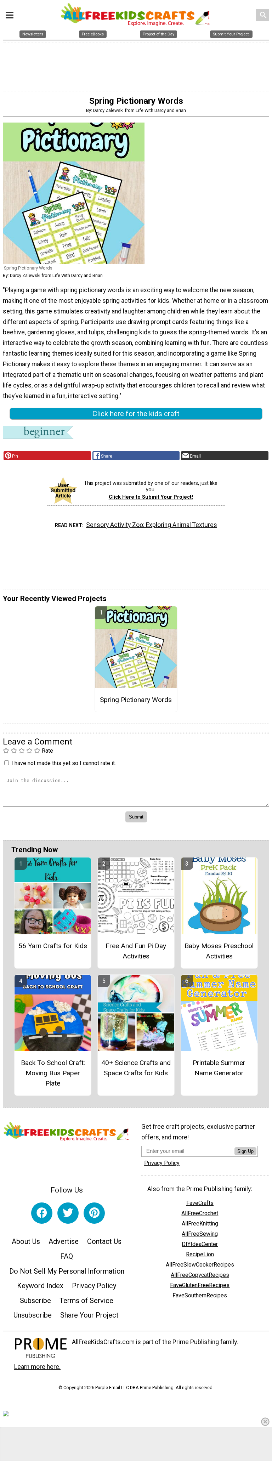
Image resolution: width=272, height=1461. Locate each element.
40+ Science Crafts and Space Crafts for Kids (136, 1068)
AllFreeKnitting (200, 1223)
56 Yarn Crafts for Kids (52, 946)
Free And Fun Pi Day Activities (136, 951)
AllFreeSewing (200, 1233)
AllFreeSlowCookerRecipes (200, 1264)
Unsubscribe (32, 1315)
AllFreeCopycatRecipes (200, 1275)
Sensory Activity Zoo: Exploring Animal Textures (151, 524)
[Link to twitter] (68, 1213)
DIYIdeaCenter (200, 1244)
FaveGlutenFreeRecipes (200, 1285)
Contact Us (104, 1241)
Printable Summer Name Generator (219, 1068)
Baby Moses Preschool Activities (219, 951)
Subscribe (35, 1300)
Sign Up (245, 1151)
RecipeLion (200, 1254)
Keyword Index (40, 1285)
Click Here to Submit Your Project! (151, 497)
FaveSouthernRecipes (199, 1295)
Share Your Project (89, 1315)
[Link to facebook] (41, 1213)
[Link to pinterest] (94, 1213)
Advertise (64, 1241)
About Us (26, 1241)
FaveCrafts (200, 1203)
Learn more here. (37, 1366)
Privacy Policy (94, 1285)
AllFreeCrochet (199, 1213)
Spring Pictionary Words (136, 700)
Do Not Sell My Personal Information (66, 1271)
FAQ (66, 1256)
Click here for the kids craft (136, 413)
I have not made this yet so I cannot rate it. (63, 763)
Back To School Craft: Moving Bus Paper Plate (53, 1073)
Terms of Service (86, 1300)
